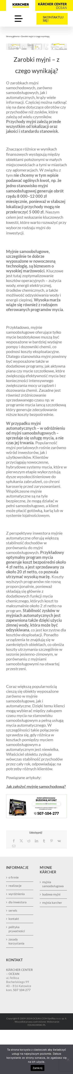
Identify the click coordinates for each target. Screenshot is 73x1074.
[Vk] (59, 840)
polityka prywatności (17, 929)
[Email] (13, 846)
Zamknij (38, 1068)
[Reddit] (28, 840)
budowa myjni (51, 894)
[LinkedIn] (36, 840)
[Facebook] (13, 840)
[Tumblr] (44, 840)
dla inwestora (18, 902)
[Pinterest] (51, 840)
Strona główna (12, 36)
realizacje (15, 885)
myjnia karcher (52, 902)
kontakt (14, 918)
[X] (21, 840)
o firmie (14, 877)
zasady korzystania (16, 941)
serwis (13, 910)
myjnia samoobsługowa (53, 884)
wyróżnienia (17, 894)
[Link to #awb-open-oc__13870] (19, 19)
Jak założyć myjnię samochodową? (36, 786)
